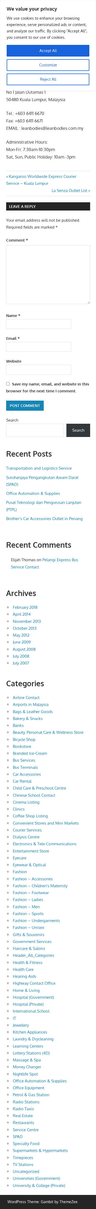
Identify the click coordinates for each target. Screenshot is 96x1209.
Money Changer (27, 1066)
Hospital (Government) (33, 997)
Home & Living (26, 990)
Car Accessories (27, 774)
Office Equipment (28, 1087)
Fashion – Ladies (28, 899)
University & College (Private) (39, 1185)
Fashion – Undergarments (36, 920)
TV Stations (23, 1164)
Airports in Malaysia (31, 704)
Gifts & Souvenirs (28, 934)
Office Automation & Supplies (33, 493)
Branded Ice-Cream (30, 753)
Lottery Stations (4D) (31, 1053)
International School (31, 1011)
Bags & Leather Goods (33, 711)
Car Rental (22, 781)
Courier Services (27, 830)
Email (13, 338)
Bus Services (24, 760)
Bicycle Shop (24, 739)
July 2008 (21, 656)
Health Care (23, 969)
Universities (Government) (36, 1178)
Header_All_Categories (33, 955)
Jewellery (21, 1025)
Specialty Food (26, 1143)
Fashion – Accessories (33, 878)
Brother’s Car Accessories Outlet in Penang (44, 518)
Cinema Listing (26, 802)
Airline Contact (26, 697)
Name (13, 315)
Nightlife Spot (25, 1074)
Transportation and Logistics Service (39, 468)
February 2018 (25, 607)
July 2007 (21, 663)
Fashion (20, 871)
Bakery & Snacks (28, 718)
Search (12, 420)
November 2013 (27, 621)
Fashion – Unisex (28, 927)
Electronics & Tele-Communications (45, 843)
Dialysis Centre (26, 836)
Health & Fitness (27, 962)
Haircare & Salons (29, 948)
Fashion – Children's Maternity (40, 885)
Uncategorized (26, 1171)
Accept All (48, 50)
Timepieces (23, 1157)
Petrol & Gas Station (31, 1094)
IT (14, 1018)
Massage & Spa (27, 1059)
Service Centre (26, 1129)
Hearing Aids (24, 976)
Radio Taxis (23, 1108)
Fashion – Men (26, 906)
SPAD (18, 1136)
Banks (18, 725)
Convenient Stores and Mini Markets (46, 823)
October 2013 (25, 628)
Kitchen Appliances (30, 1032)
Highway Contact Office (34, 983)
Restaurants (23, 1122)
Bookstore (22, 746)
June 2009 (22, 642)
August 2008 (24, 649)
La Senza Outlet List (69, 190)
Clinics (19, 809)
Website (13, 361)
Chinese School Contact (34, 795)
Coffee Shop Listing (30, 815)
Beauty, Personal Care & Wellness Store (48, 732)
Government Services (32, 941)
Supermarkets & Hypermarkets (40, 1150)
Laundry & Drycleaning (33, 1038)
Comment (17, 240)
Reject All (48, 79)
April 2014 (22, 614)
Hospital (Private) (28, 1004)
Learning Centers (28, 1046)
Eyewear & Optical (29, 864)
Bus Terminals (25, 767)
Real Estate (23, 1115)
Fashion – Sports (28, 913)
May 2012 (21, 635)
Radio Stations (26, 1101)
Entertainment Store (31, 851)
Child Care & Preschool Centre (39, 788)
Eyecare (19, 857)
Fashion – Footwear (31, 892)
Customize (48, 65)
